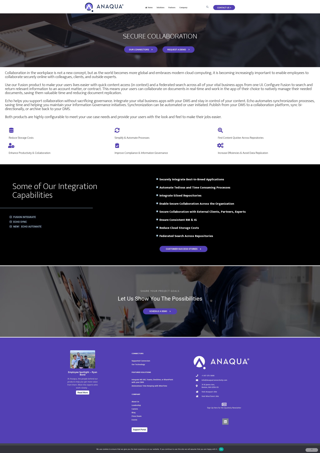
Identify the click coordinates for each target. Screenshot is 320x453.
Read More (83, 392)
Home (150, 7)
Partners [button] (171, 7)
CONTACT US (223, 7)
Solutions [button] (160, 7)
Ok (221, 449)
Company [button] (183, 7)
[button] (207, 7)
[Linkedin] (225, 421)
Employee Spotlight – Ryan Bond (82, 373)
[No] (311, 450)
